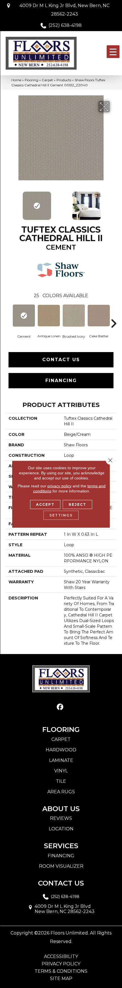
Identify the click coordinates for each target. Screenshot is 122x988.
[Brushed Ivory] (73, 315)
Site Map (61, 978)
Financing (61, 380)
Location (61, 828)
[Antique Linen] (48, 315)
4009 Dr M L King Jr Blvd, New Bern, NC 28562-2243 (65, 10)
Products (63, 80)
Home (16, 80)
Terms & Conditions (61, 971)
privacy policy (59, 485)
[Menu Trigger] (113, 51)
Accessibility (61, 956)
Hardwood (61, 750)
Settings (61, 515)
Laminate (61, 760)
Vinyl (61, 770)
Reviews (61, 818)
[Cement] (23, 315)
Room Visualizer (61, 866)
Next (113, 203)
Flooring (31, 80)
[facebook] (60, 707)
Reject (77, 504)
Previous (8, 203)
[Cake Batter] (98, 315)
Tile (61, 781)
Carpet (47, 80)
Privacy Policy (61, 964)
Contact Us (61, 359)
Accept (45, 504)
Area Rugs (61, 791)
